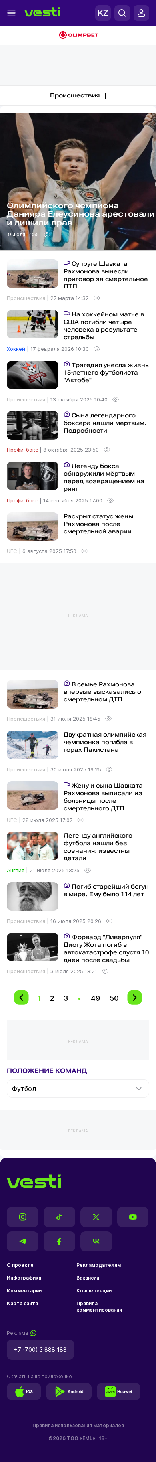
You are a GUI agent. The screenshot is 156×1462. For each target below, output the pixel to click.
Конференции (94, 1291)
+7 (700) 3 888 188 (40, 1349)
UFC (13, 551)
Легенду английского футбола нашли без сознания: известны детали (98, 847)
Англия (16, 870)
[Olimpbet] (78, 36)
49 (95, 998)
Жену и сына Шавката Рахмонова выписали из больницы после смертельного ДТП (103, 797)
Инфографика (24, 1278)
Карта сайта (22, 1303)
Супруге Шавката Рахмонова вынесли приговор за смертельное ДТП (106, 275)
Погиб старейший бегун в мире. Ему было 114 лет (106, 890)
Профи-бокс (23, 450)
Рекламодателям (98, 1265)
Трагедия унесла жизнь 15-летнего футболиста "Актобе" (106, 373)
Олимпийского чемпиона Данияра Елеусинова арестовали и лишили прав (81, 214)
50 (114, 998)
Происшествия (27, 298)
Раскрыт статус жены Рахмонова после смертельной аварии (98, 524)
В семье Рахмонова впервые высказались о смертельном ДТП (102, 692)
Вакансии (87, 1278)
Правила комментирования (99, 1306)
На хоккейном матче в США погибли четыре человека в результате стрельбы (104, 326)
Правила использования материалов (78, 1425)
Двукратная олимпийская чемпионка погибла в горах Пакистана (105, 742)
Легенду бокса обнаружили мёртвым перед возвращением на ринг (104, 477)
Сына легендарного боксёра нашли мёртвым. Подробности (105, 423)
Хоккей (17, 349)
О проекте (20, 1265)
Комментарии (24, 1291)
